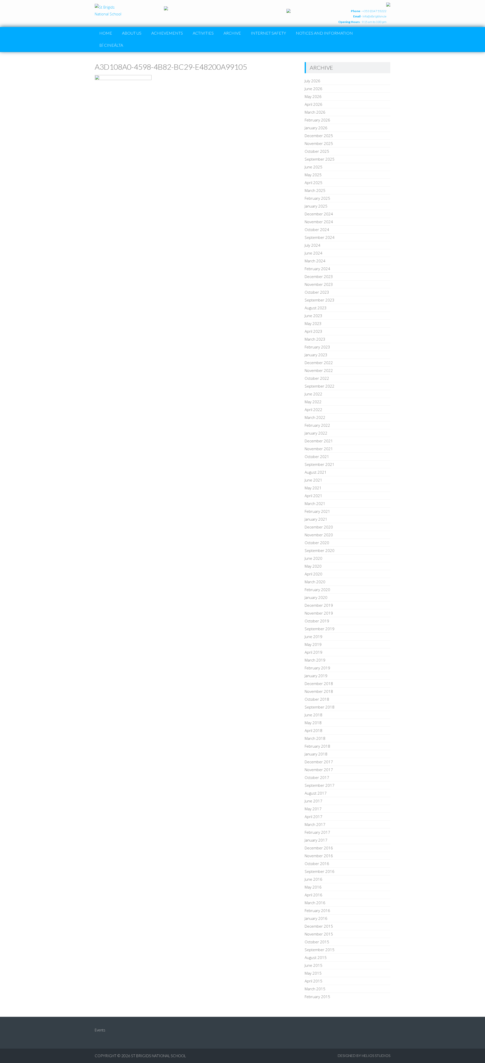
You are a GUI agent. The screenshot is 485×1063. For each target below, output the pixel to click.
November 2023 (319, 284)
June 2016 (313, 879)
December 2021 (319, 440)
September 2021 (319, 464)
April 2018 (313, 730)
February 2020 (317, 589)
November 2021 (319, 448)
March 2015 (315, 988)
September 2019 (319, 628)
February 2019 (317, 667)
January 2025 (316, 206)
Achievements (167, 33)
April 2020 (313, 573)
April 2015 (313, 980)
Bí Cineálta (111, 45)
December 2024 (319, 213)
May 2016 (313, 887)
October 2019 (317, 620)
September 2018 (319, 707)
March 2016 (315, 902)
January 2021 (316, 519)
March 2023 (315, 339)
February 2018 (317, 746)
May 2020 (313, 566)
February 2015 (317, 996)
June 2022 (313, 393)
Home (105, 33)
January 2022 (316, 433)
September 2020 (319, 550)
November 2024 (319, 221)
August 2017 (316, 793)
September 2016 (319, 871)
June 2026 (313, 88)
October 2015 (317, 941)
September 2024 (319, 237)
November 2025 (319, 143)
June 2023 (313, 315)
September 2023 (319, 299)
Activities (203, 33)
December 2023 (319, 276)
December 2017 (319, 761)
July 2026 (312, 80)
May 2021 (313, 487)
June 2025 (313, 166)
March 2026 (315, 112)
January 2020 (316, 597)
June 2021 (313, 480)
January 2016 (316, 918)
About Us (131, 33)
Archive (232, 33)
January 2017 (316, 840)
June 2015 (313, 965)
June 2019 (313, 636)
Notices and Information (324, 33)
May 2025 (313, 174)
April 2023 (313, 331)
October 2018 (317, 699)
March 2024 (315, 260)
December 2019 (319, 605)
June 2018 (313, 714)
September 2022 (319, 386)
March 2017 (315, 824)
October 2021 (317, 456)
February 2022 (317, 425)
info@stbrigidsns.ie (374, 16)
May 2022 (313, 401)
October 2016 (317, 863)
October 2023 (317, 292)
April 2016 (313, 894)
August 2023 (316, 307)
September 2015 (319, 949)
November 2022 (319, 370)
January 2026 (316, 127)
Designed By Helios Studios (364, 1055)
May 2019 (313, 644)
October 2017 (317, 777)
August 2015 (316, 957)
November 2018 (319, 691)
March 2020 (315, 581)
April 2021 (313, 495)
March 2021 (315, 503)
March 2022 (315, 417)
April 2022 (313, 409)
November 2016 (319, 855)
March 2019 (315, 660)
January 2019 (316, 675)
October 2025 (317, 151)
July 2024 (312, 245)
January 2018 (316, 753)
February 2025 (317, 198)
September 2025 (319, 159)
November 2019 (319, 613)
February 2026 (317, 119)
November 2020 (319, 534)
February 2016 (317, 910)
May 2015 (313, 973)
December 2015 (319, 926)
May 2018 (313, 722)
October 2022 (317, 378)
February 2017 (317, 832)
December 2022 (319, 362)
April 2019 (313, 652)
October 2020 (317, 542)
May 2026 (313, 96)
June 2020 (313, 558)
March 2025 (315, 190)
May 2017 (313, 808)
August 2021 (316, 472)
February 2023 (317, 346)
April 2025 (313, 182)
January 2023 (316, 354)
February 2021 (317, 511)
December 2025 (319, 135)
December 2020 (319, 526)
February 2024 (317, 268)
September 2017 (319, 785)
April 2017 (313, 816)
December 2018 (319, 683)
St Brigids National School (158, 1055)
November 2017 (319, 769)
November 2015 (319, 934)
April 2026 (313, 104)
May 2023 (313, 323)
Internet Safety (268, 33)
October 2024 (317, 229)
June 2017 (313, 800)
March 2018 (315, 738)
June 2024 (313, 253)
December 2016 (319, 847)
